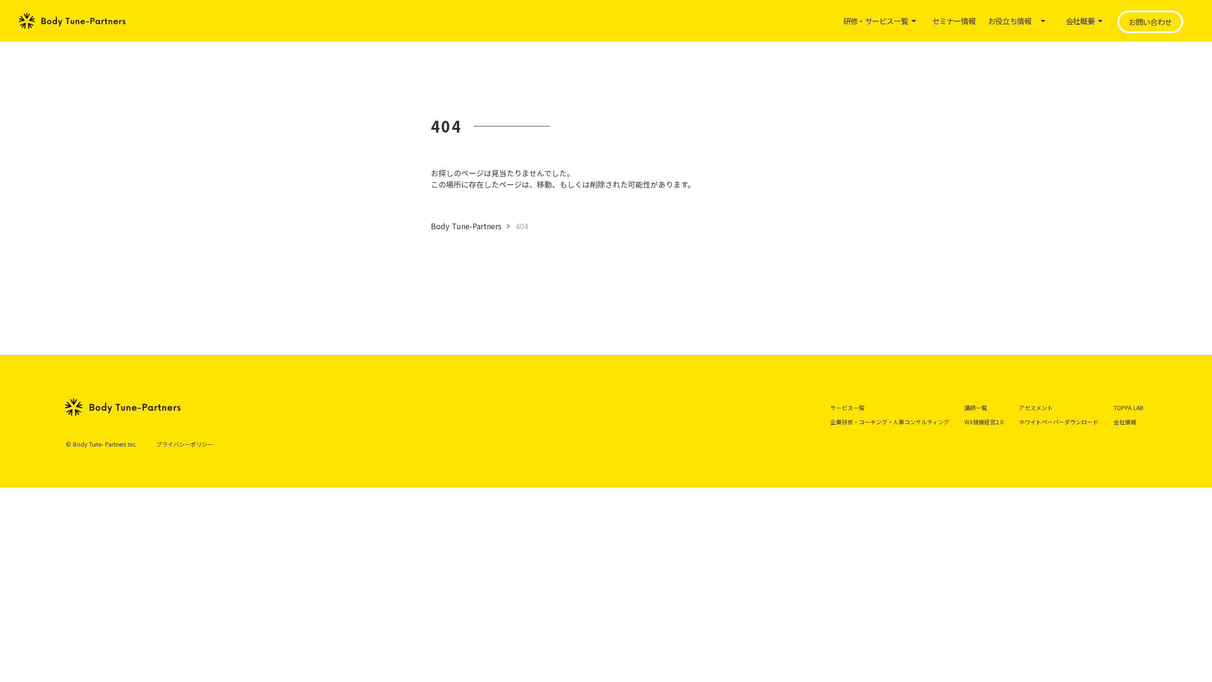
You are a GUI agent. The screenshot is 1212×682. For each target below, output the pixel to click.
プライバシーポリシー (184, 444)
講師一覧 (975, 408)
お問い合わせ (1150, 21)
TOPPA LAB (1128, 408)
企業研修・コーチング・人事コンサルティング (889, 422)
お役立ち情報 (1009, 21)
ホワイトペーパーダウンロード (1058, 422)
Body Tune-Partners (466, 226)
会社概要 (1080, 21)
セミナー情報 (953, 21)
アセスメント (1036, 408)
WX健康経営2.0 (984, 422)
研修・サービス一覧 (875, 21)
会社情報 (1125, 422)
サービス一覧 (847, 408)
